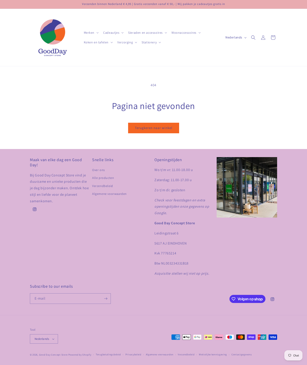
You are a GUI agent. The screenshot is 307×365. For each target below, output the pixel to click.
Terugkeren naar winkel (153, 128)
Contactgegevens (241, 354)
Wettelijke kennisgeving (213, 354)
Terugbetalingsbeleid (108, 354)
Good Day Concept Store (53, 354)
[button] (91, 32)
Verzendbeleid (102, 186)
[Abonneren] (106, 298)
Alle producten (103, 178)
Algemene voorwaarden (109, 194)
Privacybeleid (133, 354)
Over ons (98, 170)
